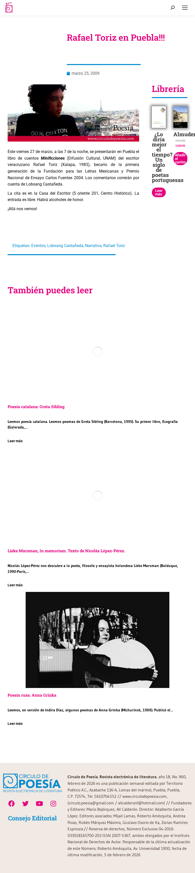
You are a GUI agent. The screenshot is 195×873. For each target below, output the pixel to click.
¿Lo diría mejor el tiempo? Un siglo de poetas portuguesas (168, 157)
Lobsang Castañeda (65, 245)
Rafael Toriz (114, 245)
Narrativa (93, 245)
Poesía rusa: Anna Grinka (32, 695)
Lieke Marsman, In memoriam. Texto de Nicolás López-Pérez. (66, 550)
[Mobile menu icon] (185, 8)
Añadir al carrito (180, 158)
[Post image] (97, 351)
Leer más (158, 192)
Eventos (38, 245)
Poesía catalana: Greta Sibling (36, 406)
